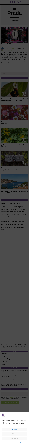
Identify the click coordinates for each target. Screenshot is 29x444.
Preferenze (14, 438)
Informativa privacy (17, 442)
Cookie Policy (10, 442)
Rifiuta (14, 434)
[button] (26, 415)
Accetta (14, 429)
